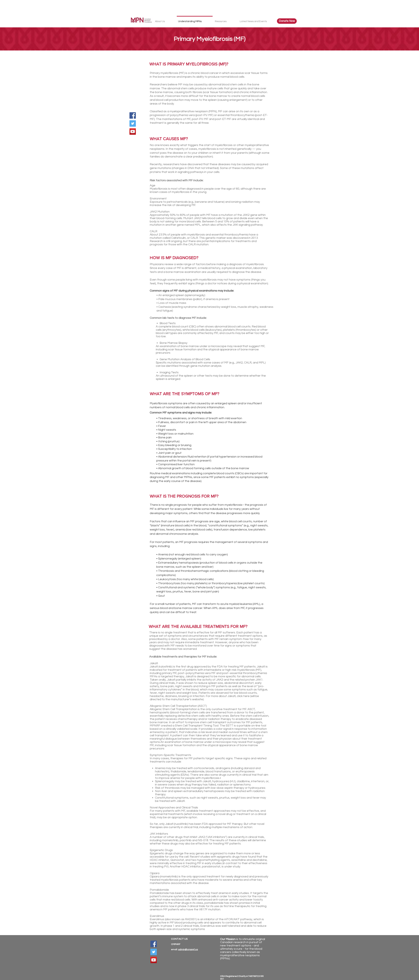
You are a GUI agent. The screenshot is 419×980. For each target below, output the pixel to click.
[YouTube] (132, 131)
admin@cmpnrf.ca (188, 949)
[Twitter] (132, 123)
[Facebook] (132, 115)
